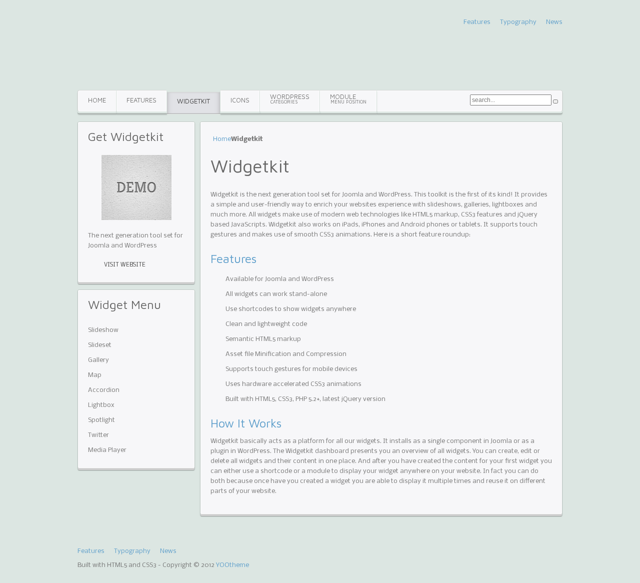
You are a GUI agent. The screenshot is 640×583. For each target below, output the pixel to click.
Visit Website (125, 265)
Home (222, 139)
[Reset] (555, 102)
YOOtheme (232, 565)
